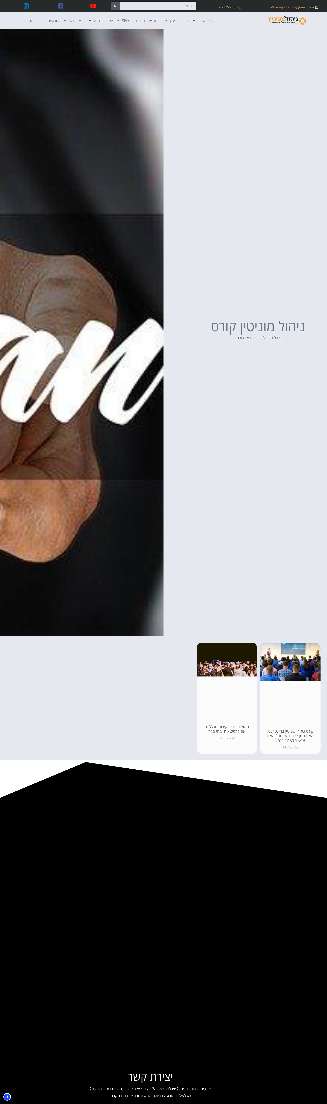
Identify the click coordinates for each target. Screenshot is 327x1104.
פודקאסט (52, 20)
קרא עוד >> (290, 747)
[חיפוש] (115, 6)
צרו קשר (35, 20)
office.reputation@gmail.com (292, 7)
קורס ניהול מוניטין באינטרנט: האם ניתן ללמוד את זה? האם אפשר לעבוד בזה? (290, 735)
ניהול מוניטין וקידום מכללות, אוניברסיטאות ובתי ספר (227, 729)
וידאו (81, 20)
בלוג (71, 20)
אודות (201, 20)
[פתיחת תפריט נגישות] (7, 1097)
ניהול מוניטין (179, 20)
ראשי (212, 20)
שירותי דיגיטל (103, 20)
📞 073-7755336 (229, 7)
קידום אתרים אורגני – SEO (141, 20)
